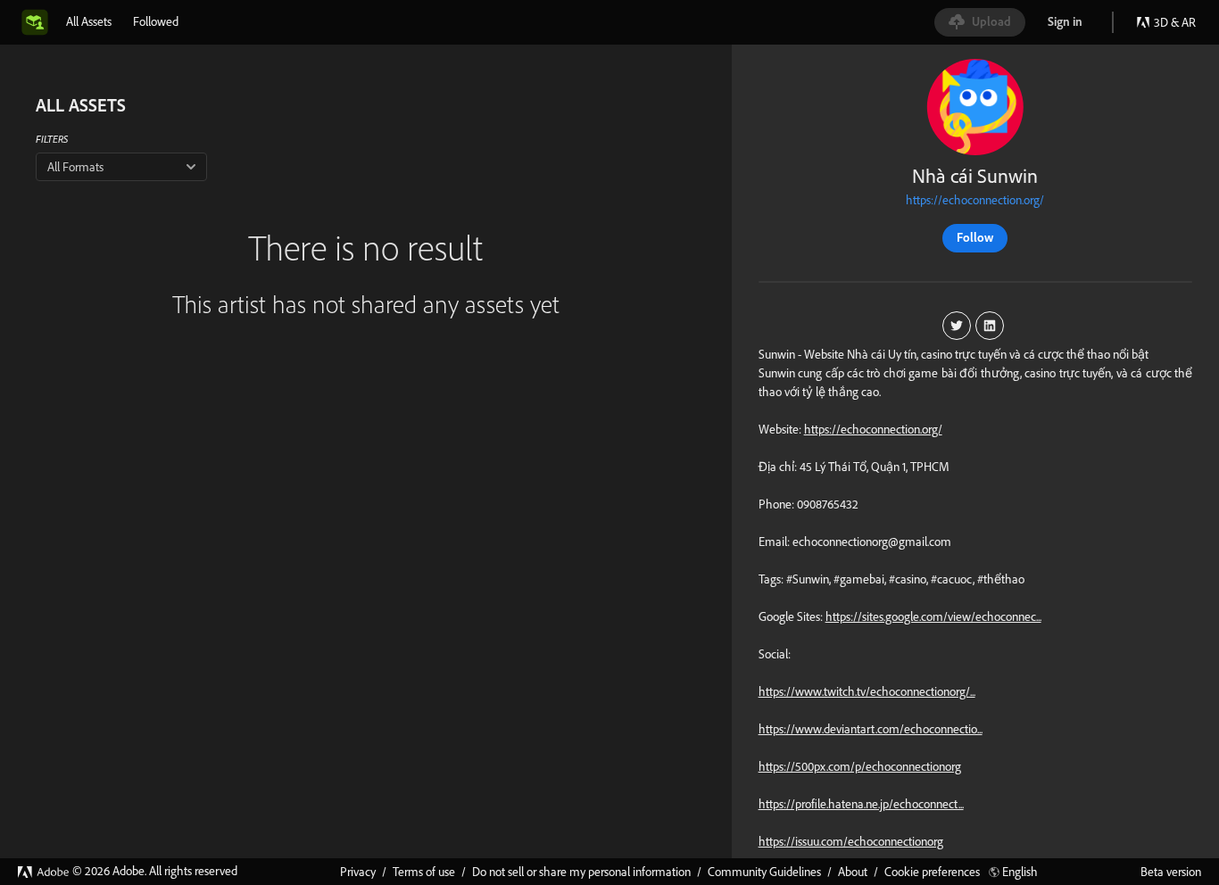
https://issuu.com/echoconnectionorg (851, 841)
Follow (975, 237)
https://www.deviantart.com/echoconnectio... (871, 729)
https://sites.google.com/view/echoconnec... (933, 616)
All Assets (89, 21)
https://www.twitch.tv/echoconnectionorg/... (867, 691)
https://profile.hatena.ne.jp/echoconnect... (861, 804)
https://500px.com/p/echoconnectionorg (860, 766)
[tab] (89, 21)
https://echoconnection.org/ (975, 200)
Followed (155, 21)
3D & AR (1175, 22)
